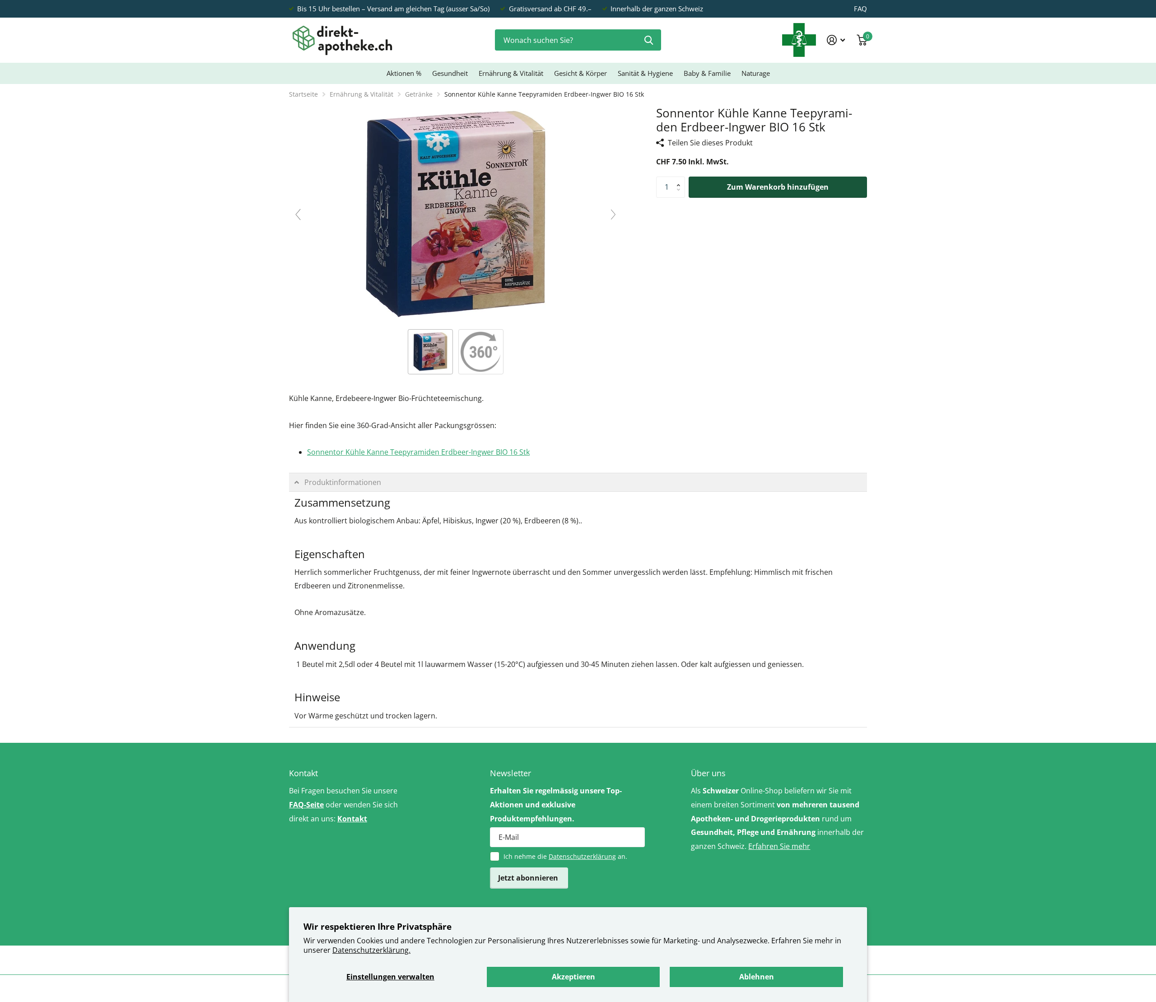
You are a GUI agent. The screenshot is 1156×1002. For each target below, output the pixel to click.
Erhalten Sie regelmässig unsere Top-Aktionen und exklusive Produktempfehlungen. (556, 805)
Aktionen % (404, 73)
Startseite (303, 94)
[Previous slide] (298, 214)
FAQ (860, 8)
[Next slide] (613, 214)
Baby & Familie (707, 73)
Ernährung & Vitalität (511, 73)
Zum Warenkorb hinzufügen (778, 187)
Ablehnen (756, 977)
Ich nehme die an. (565, 856)
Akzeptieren (573, 977)
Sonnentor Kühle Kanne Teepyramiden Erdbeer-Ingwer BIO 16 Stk (418, 452)
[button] (680, 179)
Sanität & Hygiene (645, 73)
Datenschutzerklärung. (371, 950)
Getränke (419, 94)
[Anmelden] (836, 40)
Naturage (755, 73)
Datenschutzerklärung (582, 856)
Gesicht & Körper (580, 73)
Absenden (648, 40)
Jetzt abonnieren (529, 878)
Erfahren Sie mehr (779, 846)
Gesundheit (450, 73)
